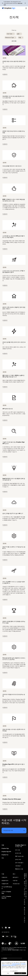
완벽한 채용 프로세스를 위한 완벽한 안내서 (13, 62)
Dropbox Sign (5, 848)
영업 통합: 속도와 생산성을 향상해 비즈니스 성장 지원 (13, 97)
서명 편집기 (18, 865)
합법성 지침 (24, 911)
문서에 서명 (18, 853)
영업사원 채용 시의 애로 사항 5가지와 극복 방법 (13, 730)
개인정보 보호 (16, 883)
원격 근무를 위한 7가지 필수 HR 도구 (12, 513)
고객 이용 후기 (24, 892)
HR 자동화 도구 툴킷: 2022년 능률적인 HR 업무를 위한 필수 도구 (13, 376)
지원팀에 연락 (5, 883)
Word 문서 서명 (19, 869)
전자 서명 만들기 (19, 862)
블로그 (24, 883)
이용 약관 (15, 880)
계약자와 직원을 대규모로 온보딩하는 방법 (13, 695)
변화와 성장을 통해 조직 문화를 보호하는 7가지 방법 (13, 622)
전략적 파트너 (26, 884)
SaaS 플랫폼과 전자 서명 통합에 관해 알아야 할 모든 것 (13, 479)
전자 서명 (17, 850)
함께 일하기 (15, 877)
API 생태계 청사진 (7, 408)
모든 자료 (14, 40)
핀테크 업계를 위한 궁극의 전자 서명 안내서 (14, 343)
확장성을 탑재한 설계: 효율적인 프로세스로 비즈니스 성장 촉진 (13, 658)
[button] (26, 8)
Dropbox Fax (5, 854)
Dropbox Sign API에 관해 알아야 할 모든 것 (13, 765)
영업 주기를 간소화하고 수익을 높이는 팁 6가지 (13, 547)
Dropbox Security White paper (11, 799)
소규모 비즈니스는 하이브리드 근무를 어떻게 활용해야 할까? (13, 271)
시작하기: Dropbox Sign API (6, 897)
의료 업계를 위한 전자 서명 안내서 (11, 166)
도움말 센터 (4, 877)
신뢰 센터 (24, 920)
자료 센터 (24, 902)
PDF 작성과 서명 (19, 856)
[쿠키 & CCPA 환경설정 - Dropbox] (14, 968)
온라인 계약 (18, 859)
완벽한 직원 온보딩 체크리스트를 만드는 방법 (13, 132)
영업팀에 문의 (5, 880)
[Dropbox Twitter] (2, 927)
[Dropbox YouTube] (9, 927)
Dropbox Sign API (6, 851)
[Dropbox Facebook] (6, 927)
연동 (3, 858)
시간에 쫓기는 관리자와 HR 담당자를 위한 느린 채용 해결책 (13, 236)
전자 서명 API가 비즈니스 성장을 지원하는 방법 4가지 (13, 582)
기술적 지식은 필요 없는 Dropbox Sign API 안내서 (13, 443)
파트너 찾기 (26, 895)
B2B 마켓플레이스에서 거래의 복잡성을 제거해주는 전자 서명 (13, 200)
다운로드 (4, 74)
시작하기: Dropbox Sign (6, 892)
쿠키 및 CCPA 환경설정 (7, 887)
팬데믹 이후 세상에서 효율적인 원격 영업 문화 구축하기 (13, 308)
